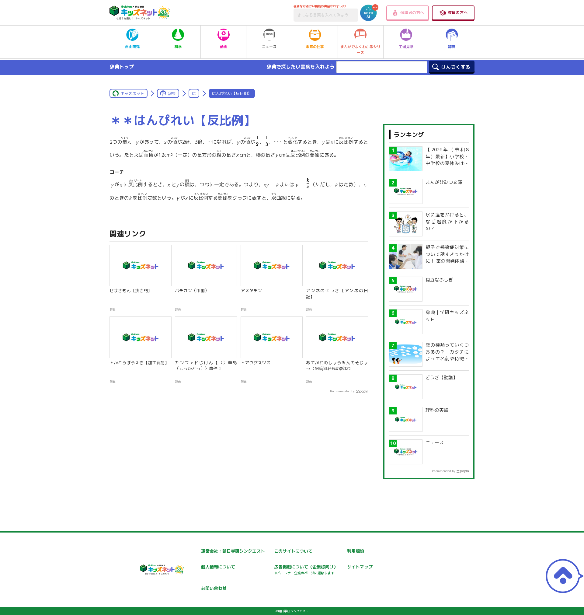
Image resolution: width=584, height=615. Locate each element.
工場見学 (406, 46)
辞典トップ (121, 66)
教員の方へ (458, 12)
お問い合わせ (214, 588)
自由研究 (132, 46)
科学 (178, 46)
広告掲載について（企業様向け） (306, 569)
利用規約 (355, 551)
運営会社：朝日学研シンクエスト (233, 551)
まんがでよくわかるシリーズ (360, 49)
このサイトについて (293, 551)
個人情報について (218, 567)
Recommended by (342, 391)
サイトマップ (360, 567)
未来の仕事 (315, 46)
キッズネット (132, 93)
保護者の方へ (412, 12)
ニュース (269, 46)
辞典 (451, 46)
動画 (223, 46)
